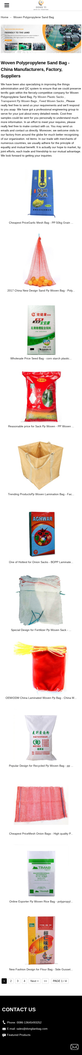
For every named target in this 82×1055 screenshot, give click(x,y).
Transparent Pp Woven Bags (19, 101)
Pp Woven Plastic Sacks (48, 96)
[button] (7, 5)
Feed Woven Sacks (51, 101)
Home (4, 17)
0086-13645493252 (29, 1022)
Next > (34, 981)
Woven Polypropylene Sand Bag (33, 17)
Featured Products (18, 1034)
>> (45, 981)
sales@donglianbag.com (32, 1028)
